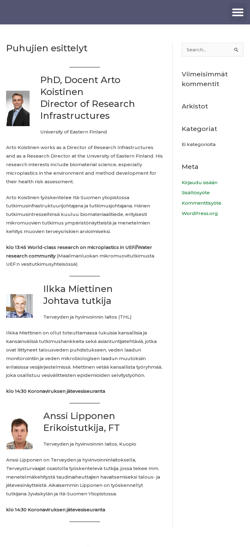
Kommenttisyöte (201, 203)
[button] (238, 12)
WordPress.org (200, 213)
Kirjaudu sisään (199, 182)
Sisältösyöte (196, 192)
